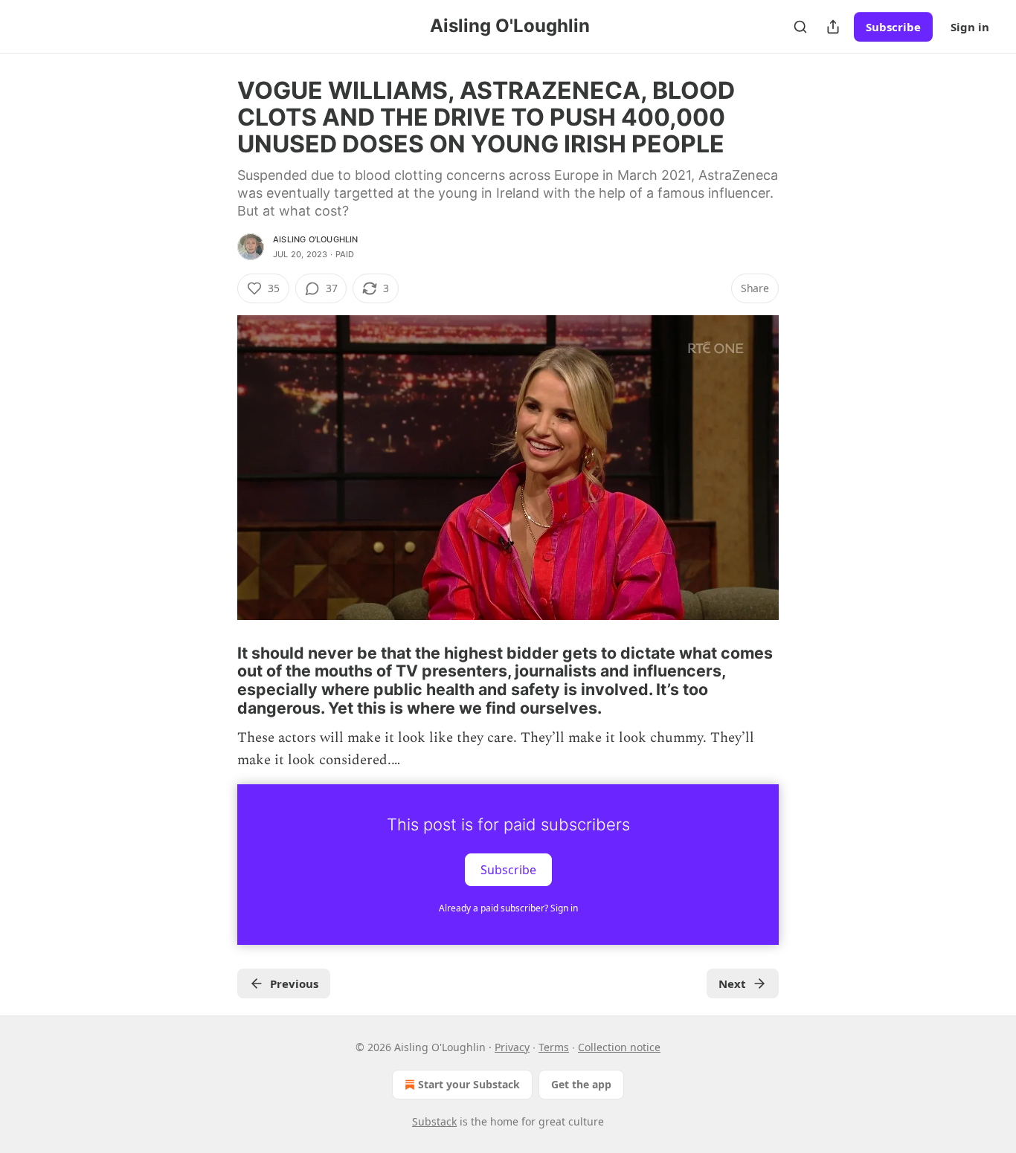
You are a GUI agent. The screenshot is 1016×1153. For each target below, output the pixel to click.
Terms (553, 1047)
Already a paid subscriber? (508, 908)
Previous (294, 983)
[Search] (800, 27)
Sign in (970, 26)
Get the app (581, 1084)
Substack (434, 1121)
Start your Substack (469, 1084)
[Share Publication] (833, 27)
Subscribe (893, 26)
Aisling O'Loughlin (316, 239)
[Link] (216, 680)
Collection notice (619, 1047)
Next (732, 983)
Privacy (512, 1047)
